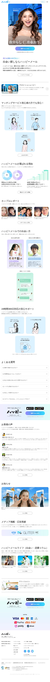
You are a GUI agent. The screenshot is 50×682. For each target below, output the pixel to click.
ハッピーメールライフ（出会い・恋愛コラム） (31, 643)
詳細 (21, 128)
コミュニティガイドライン (41, 662)
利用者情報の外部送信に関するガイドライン (30, 662)
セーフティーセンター (26, 354)
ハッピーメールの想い (17, 643)
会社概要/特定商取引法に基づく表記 (18, 662)
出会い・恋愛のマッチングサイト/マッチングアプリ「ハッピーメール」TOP (8, 637)
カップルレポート (16, 647)
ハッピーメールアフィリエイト (29, 645)
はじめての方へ (25, 155)
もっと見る (25, 474)
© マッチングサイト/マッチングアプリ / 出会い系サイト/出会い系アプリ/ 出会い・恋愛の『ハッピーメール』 (25, 674)
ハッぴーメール (30, 655)
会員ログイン (3, 645)
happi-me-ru (34, 655)
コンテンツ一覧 (26, 647)
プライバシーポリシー (8, 662)
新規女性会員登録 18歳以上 (6, 641)
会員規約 (2, 662)
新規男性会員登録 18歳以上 (6, 643)
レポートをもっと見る (25, 222)
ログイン (43, 1)
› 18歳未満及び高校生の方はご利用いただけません (35, 416)
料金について (15, 645)
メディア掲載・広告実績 (28, 641)
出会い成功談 (15, 649)
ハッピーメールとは (25, 74)
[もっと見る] (47, 88)
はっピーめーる (26, 655)
